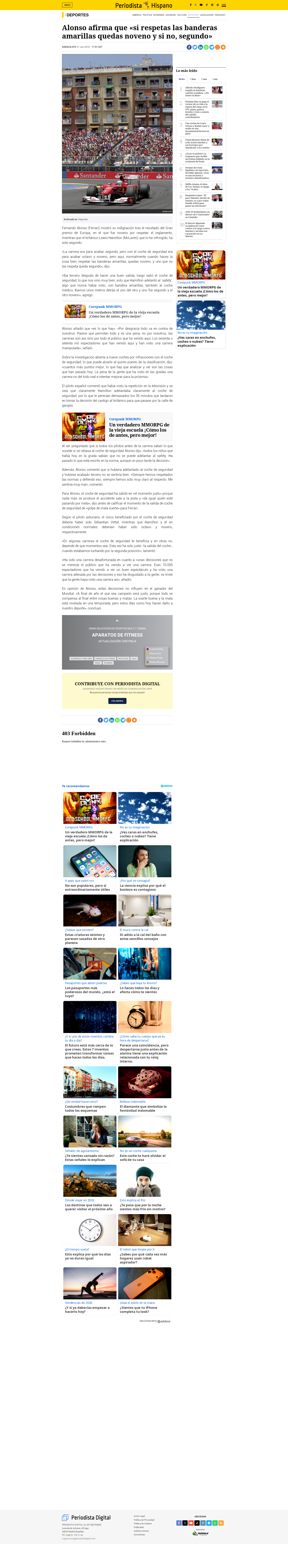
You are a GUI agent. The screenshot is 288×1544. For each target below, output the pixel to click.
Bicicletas (123, 658)
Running (108, 663)
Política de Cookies (143, 1524)
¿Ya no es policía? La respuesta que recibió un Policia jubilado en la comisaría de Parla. (197, 157)
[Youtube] (201, 5)
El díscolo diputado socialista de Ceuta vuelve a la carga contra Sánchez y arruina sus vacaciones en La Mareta (197, 230)
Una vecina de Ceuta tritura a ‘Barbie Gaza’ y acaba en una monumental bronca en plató (197, 128)
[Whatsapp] (206, 47)
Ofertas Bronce (156, 662)
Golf (134, 658)
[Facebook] (190, 5)
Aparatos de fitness (105, 658)
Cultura (182, 15)
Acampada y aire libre (81, 658)
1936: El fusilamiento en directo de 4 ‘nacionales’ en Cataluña (197, 214)
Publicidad (139, 1527)
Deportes (78, 15)
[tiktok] (197, 1523)
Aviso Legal (139, 1516)
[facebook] (179, 1523)
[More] (223, 47)
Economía (158, 15)
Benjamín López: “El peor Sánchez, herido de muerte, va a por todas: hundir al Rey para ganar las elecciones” (197, 200)
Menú (67, 5)
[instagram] (203, 1523)
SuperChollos (156, 649)
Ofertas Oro (155, 653)
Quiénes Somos (141, 1531)
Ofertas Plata (156, 658)
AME (224, 5)
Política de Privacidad (144, 1520)
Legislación (206, 15)
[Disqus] (117, 1373)
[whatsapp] (218, 5)
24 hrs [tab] (182, 79)
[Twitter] (194, 47)
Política (147, 15)
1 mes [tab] (204, 79)
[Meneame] (217, 47)
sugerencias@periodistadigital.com (79, 1539)
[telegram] (209, 1523)
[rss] (221, 1523)
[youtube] (191, 1523)
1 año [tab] (215, 79)
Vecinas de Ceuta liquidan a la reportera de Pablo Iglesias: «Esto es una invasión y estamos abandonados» (197, 172)
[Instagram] (212, 5)
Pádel (97, 663)
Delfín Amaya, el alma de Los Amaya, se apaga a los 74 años (197, 187)
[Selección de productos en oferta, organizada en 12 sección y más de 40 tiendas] (117, 621)
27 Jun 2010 (83, 47)
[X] (195, 5)
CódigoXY (220, 15)
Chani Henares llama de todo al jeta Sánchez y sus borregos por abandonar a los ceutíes (197, 143)
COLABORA (117, 701)
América (136, 15)
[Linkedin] (200, 47)
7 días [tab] (193, 79)
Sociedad (171, 15)
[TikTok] (207, 5)
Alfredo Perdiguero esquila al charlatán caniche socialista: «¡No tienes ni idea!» (197, 91)
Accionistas (139, 1535)
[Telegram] (211, 47)
